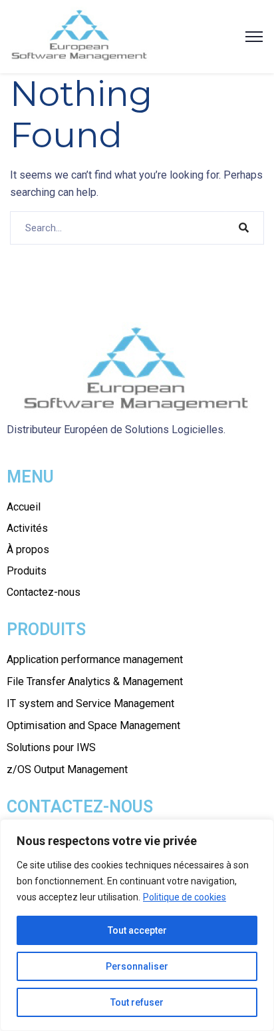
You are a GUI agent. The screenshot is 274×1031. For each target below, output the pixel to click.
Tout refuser (137, 1002)
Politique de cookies (184, 897)
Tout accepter (137, 930)
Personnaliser (137, 966)
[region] (137, 925)
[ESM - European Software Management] (80, 35)
